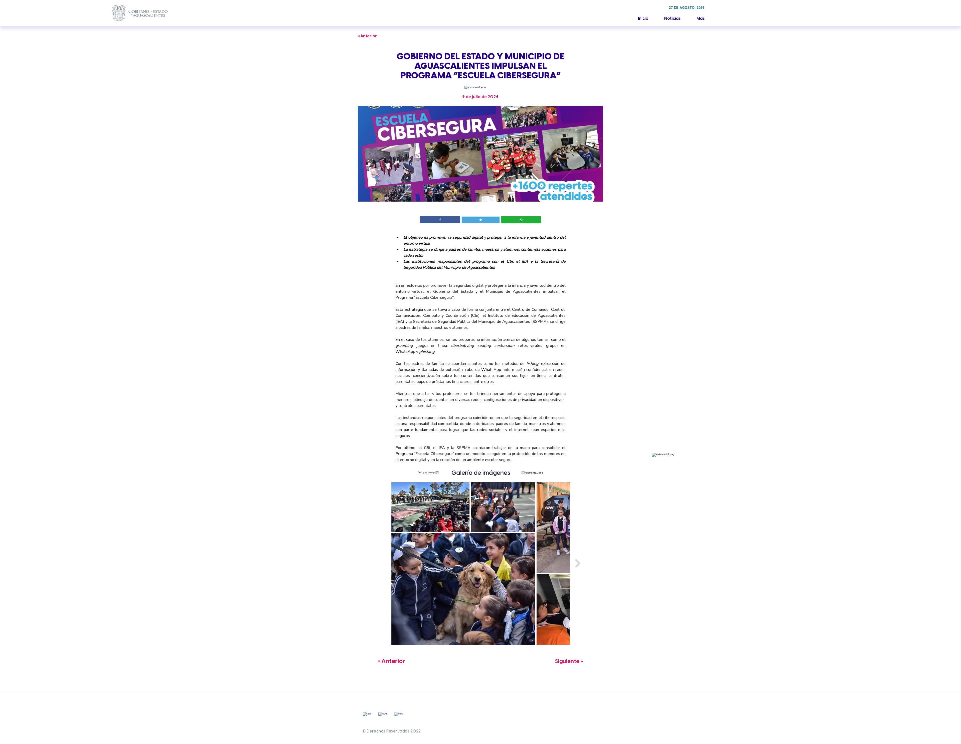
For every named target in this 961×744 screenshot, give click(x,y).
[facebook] (367, 716)
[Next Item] (577, 563)
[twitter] (382, 716)
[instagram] (398, 716)
